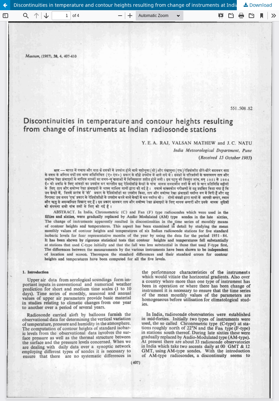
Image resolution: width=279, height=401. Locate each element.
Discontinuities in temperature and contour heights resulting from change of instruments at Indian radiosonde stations (146, 5)
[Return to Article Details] (5, 5)
